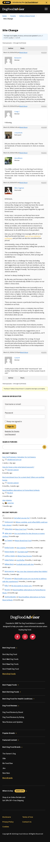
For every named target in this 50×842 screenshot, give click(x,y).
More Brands (7, 778)
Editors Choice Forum (27, 16)
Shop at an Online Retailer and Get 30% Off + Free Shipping (13, 799)
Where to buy (13, 791)
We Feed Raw (7, 763)
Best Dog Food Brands (11, 747)
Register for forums (12, 431)
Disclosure (6, 817)
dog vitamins (7, 500)
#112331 (43, 352)
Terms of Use (27, 817)
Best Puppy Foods (9, 685)
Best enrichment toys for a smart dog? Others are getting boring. (23, 479)
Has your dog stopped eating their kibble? (32, 571)
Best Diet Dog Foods (10, 692)
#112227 (43, 183)
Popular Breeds (8, 733)
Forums (13, 16)
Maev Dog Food (20, 529)
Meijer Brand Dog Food (23, 540)
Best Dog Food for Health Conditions (17, 699)
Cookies (5, 827)
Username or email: (13, 404)
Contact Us (26, 822)
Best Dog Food (9, 654)
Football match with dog (25, 564)
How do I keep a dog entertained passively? (18, 467)
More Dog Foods (9, 674)
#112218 (43, 127)
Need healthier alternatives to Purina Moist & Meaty (21, 490)
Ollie (4, 758)
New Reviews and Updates (12, 722)
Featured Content (9, 740)
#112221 (43, 153)
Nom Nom (6, 773)
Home (4, 16)
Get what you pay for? (22, 518)
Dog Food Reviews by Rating (13, 717)
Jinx (3, 768)
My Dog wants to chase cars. (21, 586)
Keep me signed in (14, 421)
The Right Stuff (22, 552)
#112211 (43, 106)
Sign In (10, 427)
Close (46, 2)
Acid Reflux (21, 560)
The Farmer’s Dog (9, 753)
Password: (9, 413)
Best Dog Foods (8, 647)
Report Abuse (23, 53)
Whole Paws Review (24, 556)
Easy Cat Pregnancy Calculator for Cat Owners (19, 457)
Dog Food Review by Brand (12, 712)
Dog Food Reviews (9, 705)
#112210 (43, 53)
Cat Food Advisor (31, 2)
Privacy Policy (7, 822)
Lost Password (10, 434)
